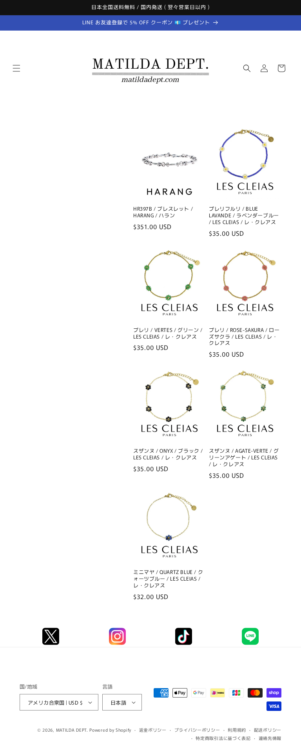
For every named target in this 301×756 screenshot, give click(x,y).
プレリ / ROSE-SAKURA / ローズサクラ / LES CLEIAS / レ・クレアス (244, 337)
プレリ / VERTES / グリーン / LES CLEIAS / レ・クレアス (168, 333)
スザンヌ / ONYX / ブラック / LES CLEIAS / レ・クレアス (168, 454)
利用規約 (237, 730)
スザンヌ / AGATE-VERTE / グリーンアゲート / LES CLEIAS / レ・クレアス (244, 458)
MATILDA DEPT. (72, 730)
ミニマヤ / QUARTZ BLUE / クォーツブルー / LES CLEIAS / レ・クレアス (168, 579)
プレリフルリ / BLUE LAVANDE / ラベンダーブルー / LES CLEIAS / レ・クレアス (244, 216)
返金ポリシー (153, 730)
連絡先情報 (270, 738)
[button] (16, 68)
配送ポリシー (267, 730)
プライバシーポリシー (197, 730)
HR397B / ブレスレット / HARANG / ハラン (163, 212)
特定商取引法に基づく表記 (223, 738)
